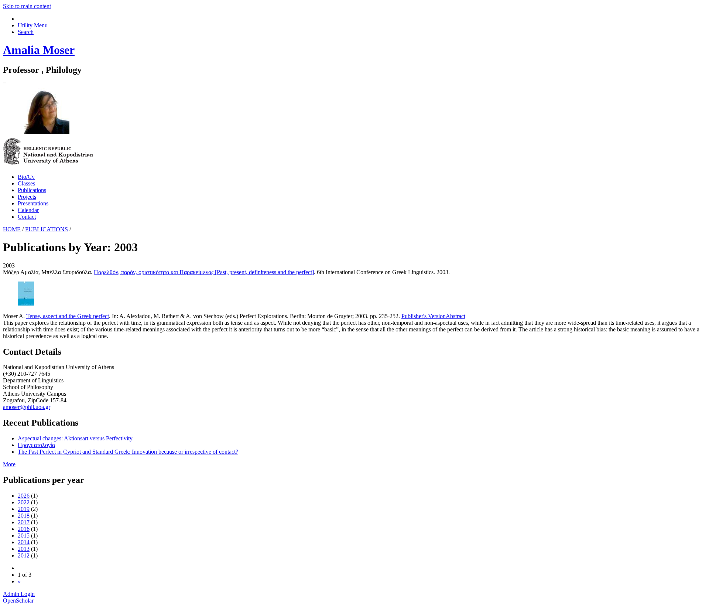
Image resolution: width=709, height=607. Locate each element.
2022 (24, 502)
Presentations (33, 203)
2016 (24, 529)
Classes (26, 183)
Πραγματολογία (36, 445)
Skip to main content (27, 6)
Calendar (28, 210)
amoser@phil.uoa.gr (26, 407)
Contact (27, 217)
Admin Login (19, 594)
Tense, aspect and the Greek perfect (67, 316)
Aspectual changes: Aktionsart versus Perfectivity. (76, 438)
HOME (12, 229)
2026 (24, 495)
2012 (24, 555)
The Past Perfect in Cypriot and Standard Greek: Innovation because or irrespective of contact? (128, 452)
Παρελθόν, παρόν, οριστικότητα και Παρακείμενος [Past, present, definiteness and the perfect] (204, 272)
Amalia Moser (39, 50)
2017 (24, 522)
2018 (24, 515)
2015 (24, 535)
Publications (32, 190)
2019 (24, 509)
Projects (27, 197)
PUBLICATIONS (46, 229)
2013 (24, 549)
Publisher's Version (423, 316)
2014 (24, 542)
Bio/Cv (26, 177)
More (9, 464)
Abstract (455, 316)
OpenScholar (18, 600)
